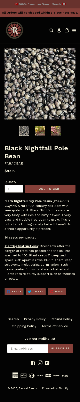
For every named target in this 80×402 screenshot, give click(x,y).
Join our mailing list (40, 339)
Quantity (10, 181)
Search (13, 319)
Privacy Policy (35, 319)
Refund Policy (61, 319)
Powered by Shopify (55, 388)
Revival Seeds (28, 388)
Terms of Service (54, 326)
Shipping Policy (24, 326)
